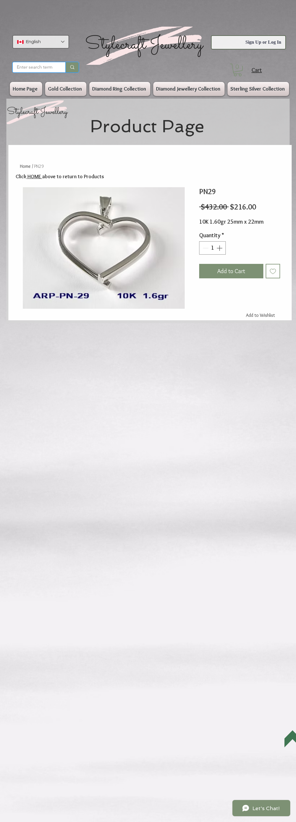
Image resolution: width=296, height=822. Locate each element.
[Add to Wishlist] (273, 271)
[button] (237, 70)
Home (25, 166)
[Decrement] (205, 248)
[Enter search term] (72, 67)
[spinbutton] (212, 248)
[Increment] (220, 248)
